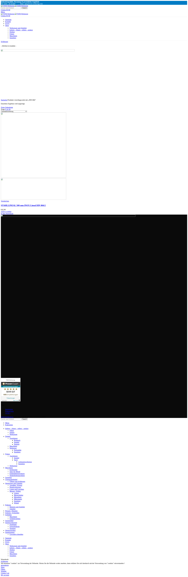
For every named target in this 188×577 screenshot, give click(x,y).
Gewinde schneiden (16, 534)
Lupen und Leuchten (17, 489)
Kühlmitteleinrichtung (17, 474)
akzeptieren (5, 565)
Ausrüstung (14, 438)
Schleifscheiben (15, 519)
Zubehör (12, 509)
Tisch (16, 460)
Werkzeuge (13, 434)
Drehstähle (17, 450)
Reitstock (17, 440)
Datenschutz (9, 411)
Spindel (16, 442)
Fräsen (12, 34)
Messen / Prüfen (15, 491)
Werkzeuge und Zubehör (18, 28)
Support (16, 444)
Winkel (16, 503)
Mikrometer (18, 499)
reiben (12, 430)
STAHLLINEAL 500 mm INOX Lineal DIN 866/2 (23, 205)
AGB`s (7, 413)
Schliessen (4, 42)
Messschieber (18, 495)
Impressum (9, 409)
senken (12, 432)
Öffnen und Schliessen (17, 481)
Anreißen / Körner (16, 485)
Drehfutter (13, 525)
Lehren (16, 493)
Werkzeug (13, 448)
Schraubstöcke (15, 526)
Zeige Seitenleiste (7, 107)
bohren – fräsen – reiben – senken (21, 30)
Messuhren (17, 497)
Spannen (13, 528)
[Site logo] (8, 6)
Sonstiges (13, 38)
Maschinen (13, 36)
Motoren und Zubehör (17, 507)
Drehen (12, 32)
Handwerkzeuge (15, 487)
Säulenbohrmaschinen (17, 476)
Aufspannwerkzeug (25, 462)
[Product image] (33, 199)
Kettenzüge (13, 470)
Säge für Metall (15, 472)
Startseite (4, 100)
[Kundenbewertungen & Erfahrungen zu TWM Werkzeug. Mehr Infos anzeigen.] (10, 401)
